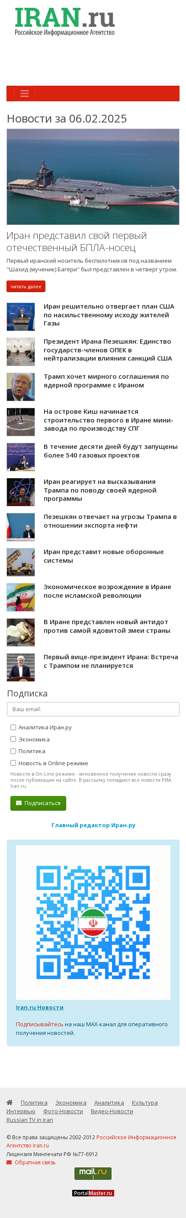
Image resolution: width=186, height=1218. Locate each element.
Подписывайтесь (40, 1024)
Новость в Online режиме (52, 763)
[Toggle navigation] (24, 93)
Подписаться (42, 803)
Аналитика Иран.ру (44, 727)
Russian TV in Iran (29, 1120)
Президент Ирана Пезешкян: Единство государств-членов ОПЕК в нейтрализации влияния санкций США (108, 349)
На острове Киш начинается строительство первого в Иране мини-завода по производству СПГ (108, 419)
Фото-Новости (63, 1111)
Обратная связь (34, 1162)
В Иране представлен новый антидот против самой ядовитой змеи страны (107, 626)
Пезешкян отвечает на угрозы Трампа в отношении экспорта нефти (110, 520)
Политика (31, 751)
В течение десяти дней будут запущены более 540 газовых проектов (111, 450)
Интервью (20, 1111)
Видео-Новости (112, 1111)
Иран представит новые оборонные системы (104, 555)
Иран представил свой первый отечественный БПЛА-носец (76, 241)
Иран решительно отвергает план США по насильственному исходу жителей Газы (109, 314)
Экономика (33, 739)
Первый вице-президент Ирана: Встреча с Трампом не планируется (111, 661)
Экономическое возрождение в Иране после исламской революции (107, 590)
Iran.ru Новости (40, 1007)
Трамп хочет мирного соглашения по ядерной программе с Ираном (106, 380)
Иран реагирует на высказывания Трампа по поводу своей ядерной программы (100, 490)
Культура (145, 1102)
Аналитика (109, 1102)
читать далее (26, 286)
